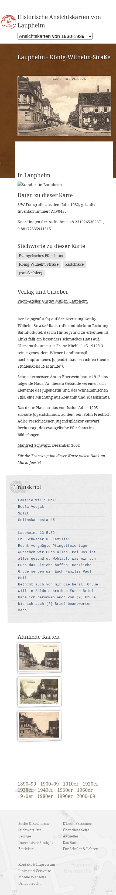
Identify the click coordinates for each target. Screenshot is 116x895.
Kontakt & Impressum (36, 864)
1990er (65, 796)
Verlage (24, 836)
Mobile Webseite (32, 877)
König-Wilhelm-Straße (39, 264)
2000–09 (86, 796)
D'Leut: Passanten (77, 824)
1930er (25, 790)
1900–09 (49, 784)
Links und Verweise (34, 871)
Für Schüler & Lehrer (80, 849)
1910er (71, 784)
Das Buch (70, 843)
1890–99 (27, 784)
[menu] (55, 36)
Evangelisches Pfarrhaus (41, 256)
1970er (25, 796)
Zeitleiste (26, 849)
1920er (90, 784)
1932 (74, 205)
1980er (45, 796)
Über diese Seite (76, 830)
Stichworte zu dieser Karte (51, 246)
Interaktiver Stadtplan (37, 843)
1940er (45, 790)
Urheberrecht (29, 884)
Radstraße (74, 264)
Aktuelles (71, 836)
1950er (65, 790)
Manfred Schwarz (34, 445)
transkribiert (30, 273)
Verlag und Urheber (43, 292)
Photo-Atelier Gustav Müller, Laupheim (53, 301)
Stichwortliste (30, 830)
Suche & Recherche (34, 824)
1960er (85, 790)
